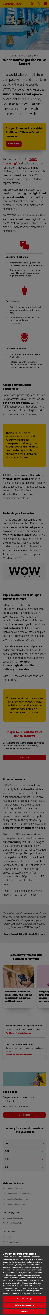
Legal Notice (36, 1293)
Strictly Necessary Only (24, 1305)
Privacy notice (25, 1293)
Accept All (24, 1311)
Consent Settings (24, 1299)
